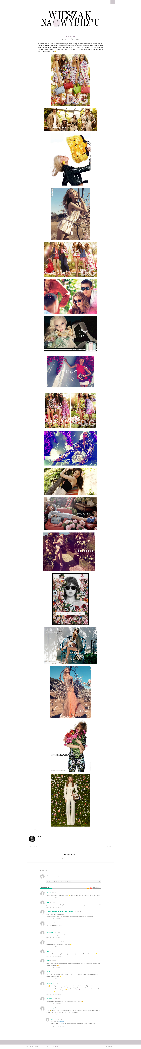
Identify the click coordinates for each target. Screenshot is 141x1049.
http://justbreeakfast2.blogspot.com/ (77, 990)
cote (52, 1019)
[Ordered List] (56, 881)
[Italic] (50, 881)
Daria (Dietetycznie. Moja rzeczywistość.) (60, 911)
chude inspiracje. (52, 972)
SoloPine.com (58, 1046)
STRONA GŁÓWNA (30, 2)
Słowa (61, 2)
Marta (38, 830)
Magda (49, 893)
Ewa (48, 902)
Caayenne (50, 923)
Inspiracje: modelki (34, 858)
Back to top (110, 1046)
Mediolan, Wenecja (62, 858)
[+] (70, 881)
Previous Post (33, 846)
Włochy (67, 2)
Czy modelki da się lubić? (93, 858)
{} (67, 881)
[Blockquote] (61, 881)
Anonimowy (61, 1021)
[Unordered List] (59, 881)
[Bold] (47, 881)
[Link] (66, 881)
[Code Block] (63, 881)
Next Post (109, 846)
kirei (48, 951)
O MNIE (39, 2)
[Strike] (54, 881)
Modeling (54, 2)
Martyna (49, 983)
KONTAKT (46, 2)
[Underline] (52, 881)
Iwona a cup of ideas (53, 942)
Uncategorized (70, 36)
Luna (48, 960)
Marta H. (49, 998)
